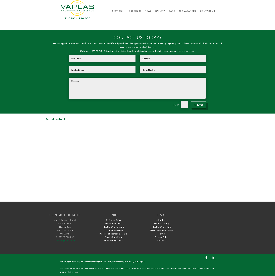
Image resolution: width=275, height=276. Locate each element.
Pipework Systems (113, 240)
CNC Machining (113, 220)
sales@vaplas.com (66, 240)
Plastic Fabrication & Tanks (113, 233)
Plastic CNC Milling (161, 227)
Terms (161, 233)
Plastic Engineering (113, 230)
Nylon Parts (162, 220)
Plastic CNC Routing (113, 227)
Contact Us (207, 11)
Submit (198, 105)
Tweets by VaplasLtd (55, 119)
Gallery (160, 11)
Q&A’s (171, 11)
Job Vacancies (188, 11)
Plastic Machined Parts (161, 230)
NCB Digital (139, 262)
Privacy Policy (162, 237)
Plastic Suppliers (113, 237)
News (148, 11)
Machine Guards (113, 223)
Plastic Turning (161, 223)
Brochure (135, 11)
